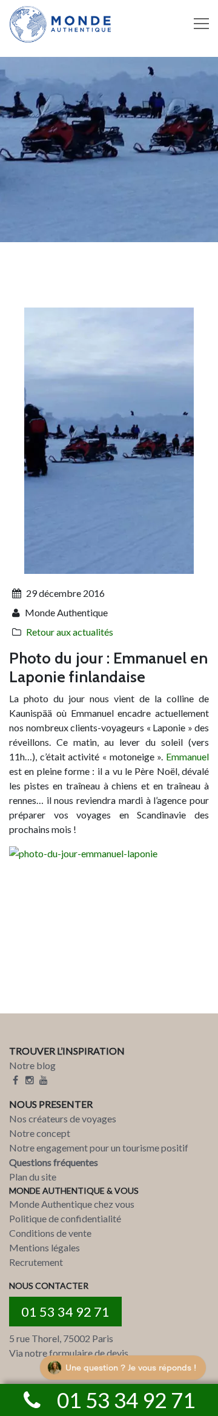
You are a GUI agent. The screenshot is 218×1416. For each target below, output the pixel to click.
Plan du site (32, 1176)
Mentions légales (44, 1247)
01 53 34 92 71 (65, 1311)
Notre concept (39, 1133)
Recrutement (36, 1262)
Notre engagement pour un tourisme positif (98, 1147)
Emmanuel (187, 756)
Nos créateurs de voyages (62, 1118)
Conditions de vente (50, 1233)
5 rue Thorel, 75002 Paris (61, 1338)
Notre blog (32, 1065)
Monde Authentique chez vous (71, 1204)
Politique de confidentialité (65, 1218)
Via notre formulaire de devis (68, 1352)
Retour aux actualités (69, 631)
